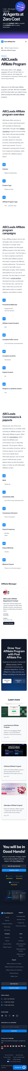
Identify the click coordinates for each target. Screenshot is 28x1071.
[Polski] (22, 1046)
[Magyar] (13, 1046)
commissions (13, 437)
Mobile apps (7, 926)
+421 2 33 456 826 (8, 999)
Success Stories (7, 944)
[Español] (8, 1046)
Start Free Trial (7, 681)
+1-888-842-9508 (8, 1002)
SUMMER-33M (13, 23)
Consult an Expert (14, 988)
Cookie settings (17, 1059)
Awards (7, 940)
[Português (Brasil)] (25, 1046)
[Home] (2, 48)
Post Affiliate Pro (18, 861)
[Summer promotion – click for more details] (14, 19)
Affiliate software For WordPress (14, 970)
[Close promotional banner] (26, 2)
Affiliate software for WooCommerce (14, 966)
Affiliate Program (7, 947)
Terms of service (9, 1055)
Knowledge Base (21, 916)
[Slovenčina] (2, 1048)
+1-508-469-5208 (8, 1005)
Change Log (21, 922)
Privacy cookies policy (18, 1057)
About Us (7, 937)
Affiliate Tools (14, 976)
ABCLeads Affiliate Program (8, 50)
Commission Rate (8, 496)
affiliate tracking (11, 664)
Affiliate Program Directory (11, 48)
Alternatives (7, 930)
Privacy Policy (7, 1057)
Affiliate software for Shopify (14, 963)
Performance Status (21, 926)
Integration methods (7, 923)
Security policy (19, 1055)
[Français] (11, 1046)
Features (7, 920)
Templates (20, 940)
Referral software (14, 973)
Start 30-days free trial (14, 866)
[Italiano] (16, 1046)
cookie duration (16, 278)
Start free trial (14, 983)
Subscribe (14, 1031)
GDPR (8, 1059)
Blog (21, 937)
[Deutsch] (2, 1046)
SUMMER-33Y (9, 25)
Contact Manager (8, 623)
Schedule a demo (18, 681)
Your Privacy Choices (15, 1061)
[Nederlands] (19, 1046)
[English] (5, 1046)
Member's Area (21, 919)
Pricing (7, 917)
